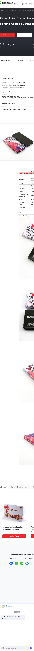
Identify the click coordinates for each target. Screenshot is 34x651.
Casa (1, 10)
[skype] (27, 563)
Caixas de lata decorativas (19, 487)
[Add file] (2, 648)
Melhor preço (7, 35)
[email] (11, 563)
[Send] (31, 648)
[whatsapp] (16, 563)
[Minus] (31, 606)
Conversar (25, 35)
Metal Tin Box (16, 10)
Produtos (8, 10)
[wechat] (21, 563)
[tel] (32, 563)
